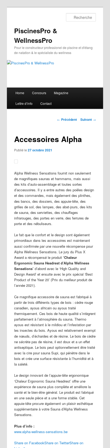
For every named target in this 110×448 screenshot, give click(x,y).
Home (19, 92)
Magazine (61, 92)
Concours (39, 92)
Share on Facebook (29, 442)
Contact (46, 103)
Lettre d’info (24, 103)
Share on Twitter (56, 442)
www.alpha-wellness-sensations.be (41, 431)
